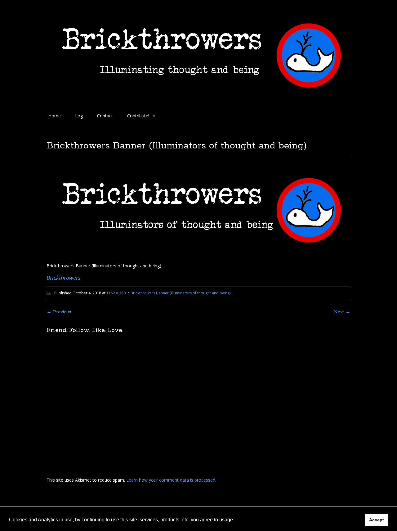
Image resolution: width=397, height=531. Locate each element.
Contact (105, 116)
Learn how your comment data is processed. (171, 480)
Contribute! (138, 116)
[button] (236, 520)
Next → (342, 312)
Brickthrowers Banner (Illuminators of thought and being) (180, 293)
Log (79, 116)
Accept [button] (376, 519)
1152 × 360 (116, 293)
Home (54, 116)
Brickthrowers (64, 277)
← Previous (59, 312)
